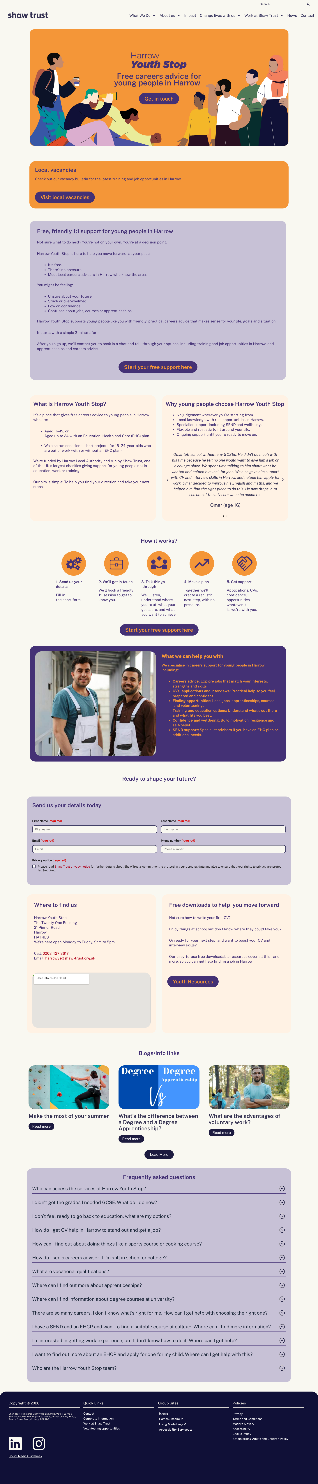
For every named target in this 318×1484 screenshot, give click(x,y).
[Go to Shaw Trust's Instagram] (44, 1443)
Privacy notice (49, 860)
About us (167, 15)
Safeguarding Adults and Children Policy (260, 1439)
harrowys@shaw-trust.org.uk (70, 958)
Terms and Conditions (247, 1419)
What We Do (139, 15)
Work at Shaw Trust (261, 15)
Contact (307, 15)
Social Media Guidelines (25, 1456)
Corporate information (98, 1418)
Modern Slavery (243, 1424)
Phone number (178, 840)
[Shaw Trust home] (28, 15)
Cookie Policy (242, 1434)
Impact (190, 15)
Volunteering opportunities (101, 1428)
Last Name (175, 821)
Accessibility (241, 1429)
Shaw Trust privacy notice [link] (72, 866)
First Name (47, 821)
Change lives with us (217, 15)
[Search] (308, 4)
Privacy (238, 1414)
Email (43, 840)
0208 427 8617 (56, 953)
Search (265, 4)
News (292, 15)
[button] (167, 480)
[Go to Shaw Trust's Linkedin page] (20, 1443)
